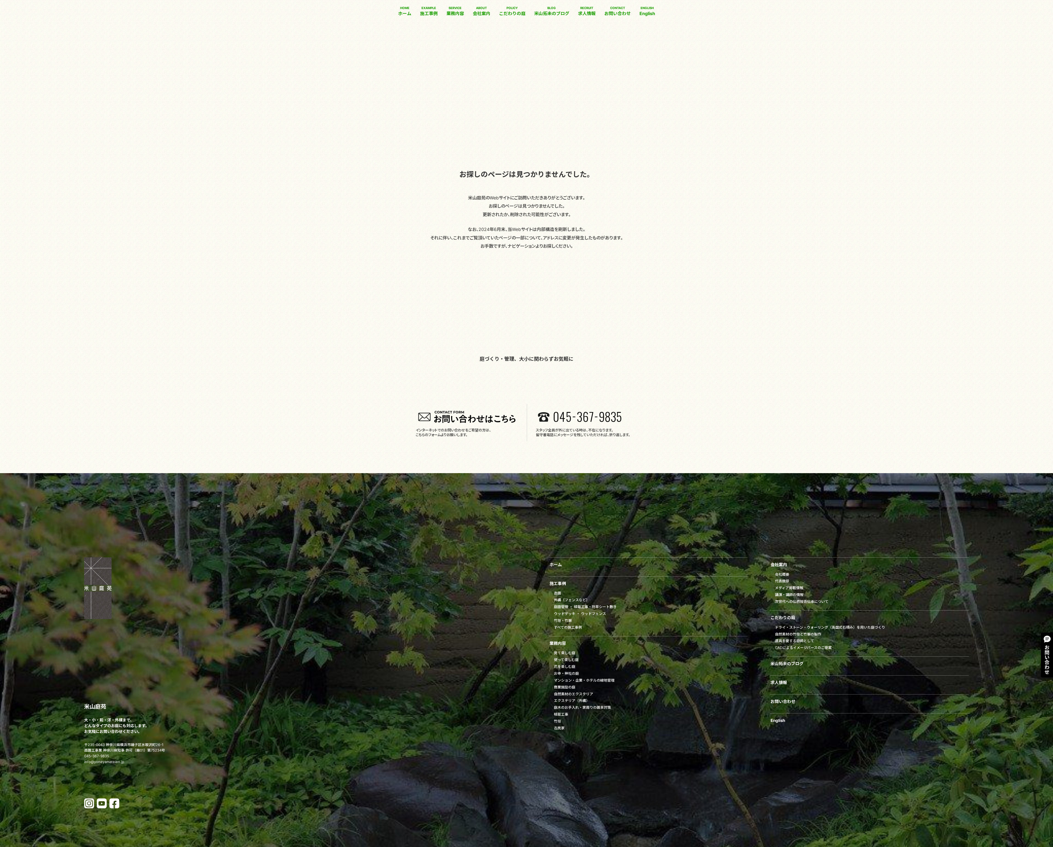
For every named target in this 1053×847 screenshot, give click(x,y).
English (647, 11)
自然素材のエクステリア (573, 694)
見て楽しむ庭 (564, 653)
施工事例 (429, 11)
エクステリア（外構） (572, 700)
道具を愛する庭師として (794, 641)
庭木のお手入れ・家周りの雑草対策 (582, 707)
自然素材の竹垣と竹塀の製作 (798, 634)
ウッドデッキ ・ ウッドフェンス (580, 613)
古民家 (559, 728)
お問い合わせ (617, 11)
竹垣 (557, 721)
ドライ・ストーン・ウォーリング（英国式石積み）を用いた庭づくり (830, 627)
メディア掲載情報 (789, 588)
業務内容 (455, 11)
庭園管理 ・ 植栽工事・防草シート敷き (585, 607)
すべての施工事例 (568, 627)
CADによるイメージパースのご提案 (803, 647)
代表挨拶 (782, 581)
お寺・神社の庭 (566, 673)
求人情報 (587, 11)
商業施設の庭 (564, 687)
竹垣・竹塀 (563, 620)
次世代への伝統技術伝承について (801, 601)
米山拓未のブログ (551, 11)
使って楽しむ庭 (566, 659)
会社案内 (481, 11)
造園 (557, 593)
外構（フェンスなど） (572, 600)
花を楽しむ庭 (564, 666)
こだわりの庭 (512, 11)
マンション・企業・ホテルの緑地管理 (584, 680)
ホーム (404, 11)
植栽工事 (561, 714)
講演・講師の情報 (789, 594)
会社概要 (782, 574)
